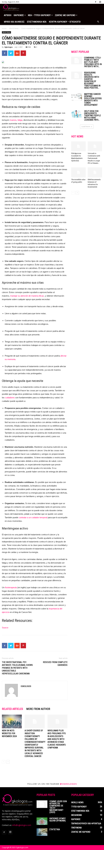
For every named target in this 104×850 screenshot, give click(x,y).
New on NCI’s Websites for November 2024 (9, 733)
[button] (98, 21)
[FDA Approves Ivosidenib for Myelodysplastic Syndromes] (78, 146)
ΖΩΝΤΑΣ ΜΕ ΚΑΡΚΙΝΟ (65, 15)
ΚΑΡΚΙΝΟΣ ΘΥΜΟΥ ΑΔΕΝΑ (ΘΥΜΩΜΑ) (57, 819)
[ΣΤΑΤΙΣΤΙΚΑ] (42, 832)
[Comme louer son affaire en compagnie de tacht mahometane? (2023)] (42, 804)
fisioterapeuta (11, 587)
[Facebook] (96, 2)
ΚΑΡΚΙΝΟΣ (19, 15)
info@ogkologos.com (21, 825)
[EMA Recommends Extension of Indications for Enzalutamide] (95, 172)
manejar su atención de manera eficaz (27, 296)
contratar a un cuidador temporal (33, 517)
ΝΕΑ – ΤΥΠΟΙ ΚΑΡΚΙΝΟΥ (39, 15)
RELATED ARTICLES (12, 709)
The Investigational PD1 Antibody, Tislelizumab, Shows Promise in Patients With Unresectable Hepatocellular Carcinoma (17, 668)
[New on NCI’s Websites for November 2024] (12, 721)
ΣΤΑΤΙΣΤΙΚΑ (54, 829)
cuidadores (10, 397)
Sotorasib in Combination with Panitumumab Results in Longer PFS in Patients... (94, 158)
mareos (13, 120)
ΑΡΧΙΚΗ (7, 15)
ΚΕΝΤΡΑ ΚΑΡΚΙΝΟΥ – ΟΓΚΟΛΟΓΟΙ (65, 21)
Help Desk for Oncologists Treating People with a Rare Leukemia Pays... (92, 115)
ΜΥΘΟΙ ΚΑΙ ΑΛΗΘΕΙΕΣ (14, 21)
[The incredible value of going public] (78, 172)
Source (5, 627)
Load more (86, 126)
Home (4, 28)
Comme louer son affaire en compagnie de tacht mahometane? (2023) (58, 807)
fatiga (20, 120)
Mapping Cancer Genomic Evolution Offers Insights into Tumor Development (93, 99)
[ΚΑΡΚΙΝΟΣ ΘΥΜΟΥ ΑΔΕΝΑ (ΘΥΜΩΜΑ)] (42, 821)
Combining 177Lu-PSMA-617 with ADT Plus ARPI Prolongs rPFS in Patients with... (93, 62)
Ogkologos (8, 47)
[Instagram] (100, 2)
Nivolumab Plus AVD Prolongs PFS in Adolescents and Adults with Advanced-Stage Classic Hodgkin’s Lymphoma (57, 739)
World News (14, 28)
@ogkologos (68, 783)
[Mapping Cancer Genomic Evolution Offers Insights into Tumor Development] (76, 97)
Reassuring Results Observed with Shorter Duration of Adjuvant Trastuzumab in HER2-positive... (92, 80)
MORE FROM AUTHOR (38, 709)
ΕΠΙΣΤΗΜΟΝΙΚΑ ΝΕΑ (36, 21)
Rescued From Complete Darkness (55, 663)
